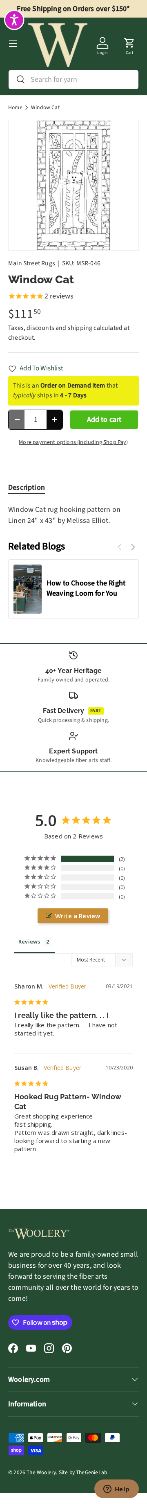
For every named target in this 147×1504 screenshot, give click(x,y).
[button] (129, 44)
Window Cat (45, 107)
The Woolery (41, 1472)
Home (15, 107)
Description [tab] (26, 487)
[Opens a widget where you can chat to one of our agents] (116, 1489)
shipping (80, 327)
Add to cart (104, 420)
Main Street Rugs (31, 263)
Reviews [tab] (29, 941)
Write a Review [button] (77, 916)
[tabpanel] (73, 515)
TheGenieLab (91, 1472)
